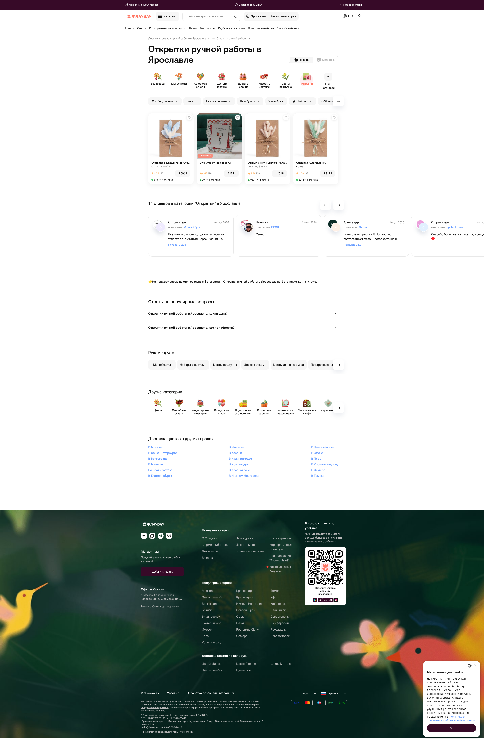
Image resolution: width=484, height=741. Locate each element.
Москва (207, 591)
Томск (275, 591)
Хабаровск (278, 603)
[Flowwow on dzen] (144, 536)
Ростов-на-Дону (247, 629)
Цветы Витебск (212, 670)
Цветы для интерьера (288, 365)
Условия (173, 693)
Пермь (240, 623)
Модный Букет (192, 227)
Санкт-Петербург (214, 597)
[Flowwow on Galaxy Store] (335, 600)
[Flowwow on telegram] (161, 536)
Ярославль (278, 629)
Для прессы (210, 551)
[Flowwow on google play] (315, 600)
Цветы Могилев (281, 664)
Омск (240, 616)
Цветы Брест (245, 670)
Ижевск (207, 629)
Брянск (207, 610)
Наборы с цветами (193, 365)
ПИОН (275, 227)
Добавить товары (162, 571)
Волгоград (209, 603)
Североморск (280, 636)
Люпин (363, 227)
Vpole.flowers (455, 227)
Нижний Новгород (249, 603)
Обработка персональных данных (210, 693)
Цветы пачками (255, 365)
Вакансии (208, 557)
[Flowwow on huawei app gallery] (325, 600)
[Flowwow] (139, 16)
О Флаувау (209, 538)
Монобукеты (162, 365)
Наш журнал (244, 538)
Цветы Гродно (246, 664)
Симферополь (280, 623)
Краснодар (244, 591)
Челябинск (278, 610)
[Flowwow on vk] (169, 536)
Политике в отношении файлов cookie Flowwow (451, 718)
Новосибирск (245, 610)
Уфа (273, 597)
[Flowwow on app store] (320, 600)
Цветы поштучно (225, 365)
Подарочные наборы (325, 365)
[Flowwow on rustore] (330, 600)
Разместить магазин (250, 551)
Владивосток (211, 616)
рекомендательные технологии (175, 732)
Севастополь (280, 616)
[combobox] (470, 666)
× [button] (475, 665)
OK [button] (452, 728)
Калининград (211, 642)
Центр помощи (246, 545)
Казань (207, 636)
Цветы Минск (211, 664)
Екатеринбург (211, 623)
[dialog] (451, 699)
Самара (242, 636)
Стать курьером (280, 538)
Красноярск (244, 597)
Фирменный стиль (215, 545)
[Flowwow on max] (152, 536)
